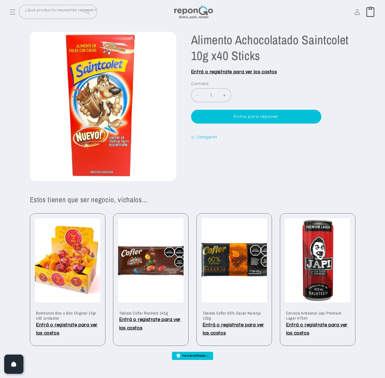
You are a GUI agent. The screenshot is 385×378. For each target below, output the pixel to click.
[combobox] (58, 12)
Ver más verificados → (195, 356)
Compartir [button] (207, 137)
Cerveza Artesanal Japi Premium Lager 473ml (314, 316)
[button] (12, 11)
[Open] (13, 364)
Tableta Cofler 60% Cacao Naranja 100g (232, 316)
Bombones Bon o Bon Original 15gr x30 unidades (66, 316)
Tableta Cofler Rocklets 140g (143, 313)
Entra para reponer (256, 116)
